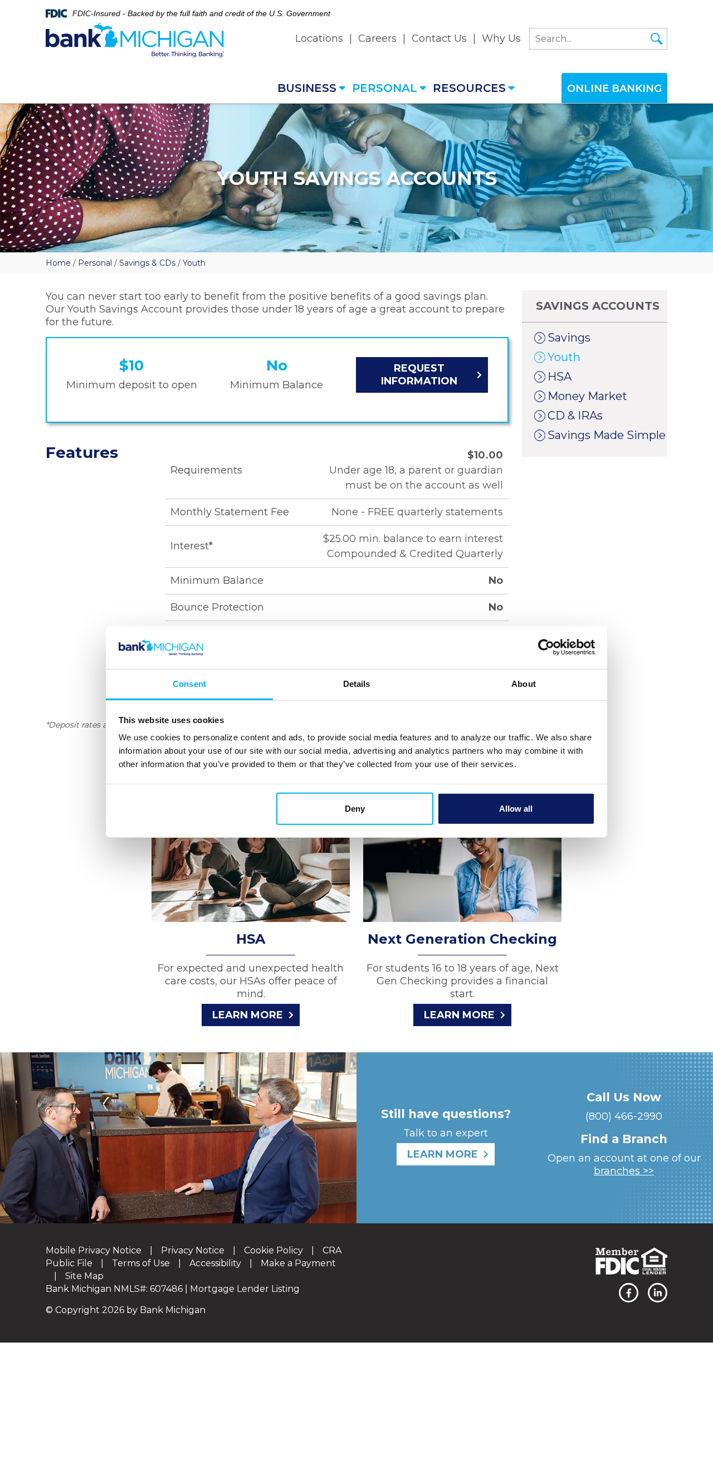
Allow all (516, 808)
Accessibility (215, 1263)
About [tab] (523, 684)
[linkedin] (657, 1292)
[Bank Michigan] (135, 40)
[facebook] (628, 1292)
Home (58, 263)
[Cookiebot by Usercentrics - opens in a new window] (546, 647)
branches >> (624, 1171)
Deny (355, 808)
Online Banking (614, 88)
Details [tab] (356, 684)
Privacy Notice (192, 1250)
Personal (384, 88)
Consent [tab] (189, 684)
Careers (377, 38)
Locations (319, 38)
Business (306, 88)
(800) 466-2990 (623, 1116)
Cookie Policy (273, 1250)
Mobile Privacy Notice (93, 1250)
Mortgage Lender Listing (245, 1289)
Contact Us (439, 38)
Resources (469, 88)
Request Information (419, 374)
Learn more (247, 1015)
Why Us (501, 38)
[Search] (657, 39)
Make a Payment (298, 1263)
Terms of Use (141, 1263)
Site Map (84, 1276)
